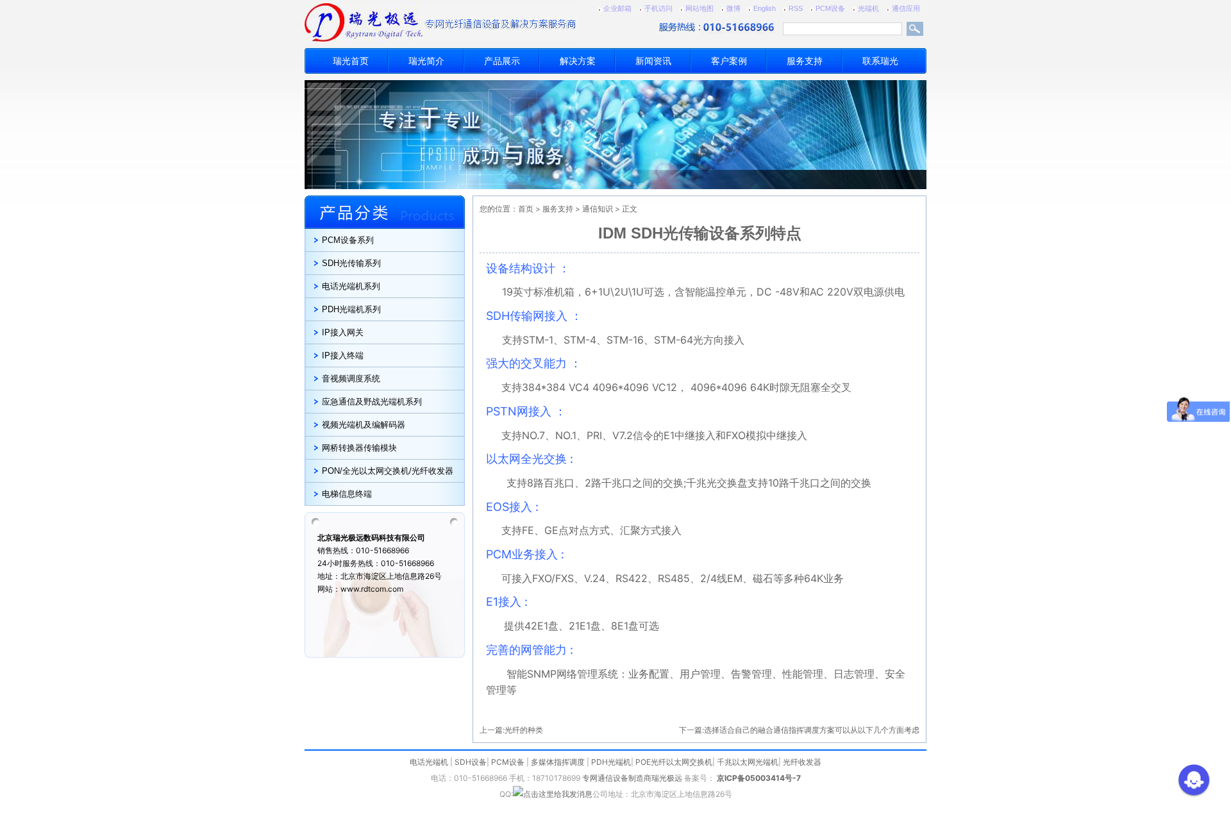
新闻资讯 (653, 61)
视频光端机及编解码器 (363, 425)
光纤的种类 (524, 730)
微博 (733, 8)
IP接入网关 (343, 332)
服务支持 (805, 61)
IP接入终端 (343, 355)
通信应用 (906, 8)
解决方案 (578, 61)
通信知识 (597, 208)
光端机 (868, 8)
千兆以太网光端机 (747, 762)
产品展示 (502, 61)
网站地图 (699, 8)
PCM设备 (830, 8)
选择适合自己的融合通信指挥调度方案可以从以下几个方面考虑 (811, 730)
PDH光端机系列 (351, 309)
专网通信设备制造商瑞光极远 (632, 778)
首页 (525, 208)
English (764, 8)
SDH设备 (471, 762)
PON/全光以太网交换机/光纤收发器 (387, 471)
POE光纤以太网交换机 (673, 762)
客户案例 (729, 61)
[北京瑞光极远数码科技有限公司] (401, 22)
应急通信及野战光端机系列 (372, 401)
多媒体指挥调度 (558, 762)
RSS (796, 8)
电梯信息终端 (347, 494)
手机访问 (658, 8)
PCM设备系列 (348, 240)
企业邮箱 (617, 8)
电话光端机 (429, 762)
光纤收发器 (802, 762)
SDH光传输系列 (351, 263)
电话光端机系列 (351, 286)
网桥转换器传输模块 (359, 448)
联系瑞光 (880, 61)
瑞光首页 (351, 61)
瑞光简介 (426, 61)
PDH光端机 (611, 762)
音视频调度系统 (351, 378)
